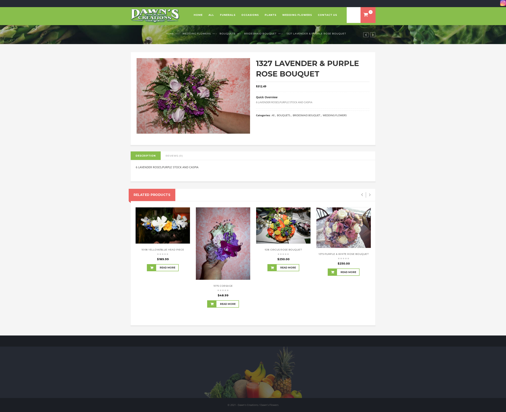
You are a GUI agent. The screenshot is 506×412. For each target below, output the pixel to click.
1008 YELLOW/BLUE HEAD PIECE (163, 249)
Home (198, 14)
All (211, 14)
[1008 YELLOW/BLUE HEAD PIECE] (163, 225)
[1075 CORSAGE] (223, 243)
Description (146, 155)
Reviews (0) (174, 155)
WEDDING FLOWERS (297, 14)
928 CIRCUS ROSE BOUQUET (283, 249)
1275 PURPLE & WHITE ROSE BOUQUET (344, 253)
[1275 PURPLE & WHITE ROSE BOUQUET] (343, 227)
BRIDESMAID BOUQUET (260, 33)
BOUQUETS (227, 33)
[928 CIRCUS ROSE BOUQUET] (283, 225)
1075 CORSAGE (223, 285)
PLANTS (270, 14)
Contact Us (327, 14)
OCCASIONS (250, 14)
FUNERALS (227, 14)
